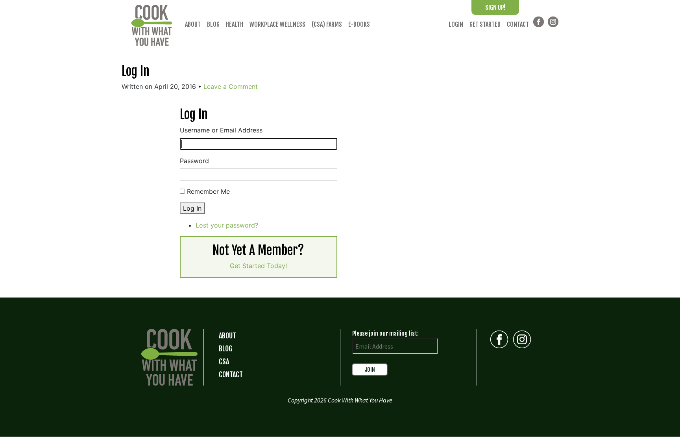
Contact (518, 24)
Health (234, 24)
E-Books (359, 24)
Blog (213, 24)
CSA (224, 361)
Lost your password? (227, 225)
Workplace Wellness (277, 24)
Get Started (485, 24)
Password (194, 161)
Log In (136, 71)
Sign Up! (495, 7)
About (193, 24)
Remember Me (208, 191)
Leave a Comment (230, 86)
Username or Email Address (221, 130)
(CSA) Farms (327, 24)
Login (456, 24)
